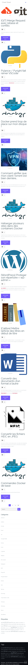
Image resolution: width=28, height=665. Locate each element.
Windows (3, 606)
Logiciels (10, 168)
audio (14, 622)
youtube (2, 633)
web (9, 631)
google (21, 624)
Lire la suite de (6, 39)
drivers (9, 624)
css (24, 622)
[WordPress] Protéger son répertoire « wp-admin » (13, 277)
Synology (3, 593)
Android (2, 517)
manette (9, 626)
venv (21, 629)
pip (4, 628)
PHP (2, 568)
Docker (10, 116)
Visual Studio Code (5, 597)
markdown (14, 626)
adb (2, 622)
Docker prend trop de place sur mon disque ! (14, 124)
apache (11, 622)
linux (5, 626)
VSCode (2, 601)
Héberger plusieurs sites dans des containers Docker (12, 226)
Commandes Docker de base (13, 484)
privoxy (9, 653)
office (24, 626)
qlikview (2, 629)
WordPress (3, 614)
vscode (6, 631)
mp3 (18, 626)
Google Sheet (4, 538)
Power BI (3, 572)
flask (18, 624)
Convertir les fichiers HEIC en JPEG (13, 435)
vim (23, 629)
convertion (21, 622)
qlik (18, 628)
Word (2, 610)
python (14, 627)
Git (10, 15)
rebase (9, 629)
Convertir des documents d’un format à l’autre (10, 381)
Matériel (2, 555)
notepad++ (21, 626)
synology (17, 629)
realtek (6, 629)
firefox (15, 624)
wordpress (20, 631)
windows (14, 631)
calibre (17, 622)
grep (24, 624)
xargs (24, 631)
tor (19, 629)
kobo (2, 626)
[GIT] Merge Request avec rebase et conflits (13, 23)
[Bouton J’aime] (2, 29)
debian (2, 624)
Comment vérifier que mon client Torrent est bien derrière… (14, 176)
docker (6, 624)
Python (10, 65)
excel (12, 624)
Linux (2, 547)
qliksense (21, 628)
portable (6, 653)
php (2, 628)
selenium (13, 629)
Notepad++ (3, 564)
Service (2, 589)
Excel (2, 530)
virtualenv (3, 631)
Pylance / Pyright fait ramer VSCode (13, 72)
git (19, 624)
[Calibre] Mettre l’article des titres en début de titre (12, 331)
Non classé (3, 559)
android (5, 622)
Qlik (2, 585)
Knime (2, 543)
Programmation (4, 576)
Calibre (10, 323)
